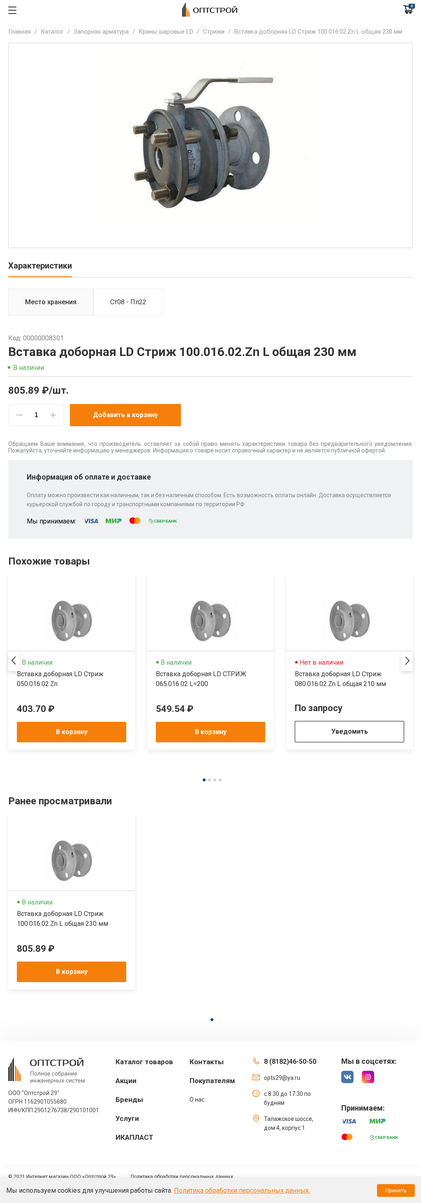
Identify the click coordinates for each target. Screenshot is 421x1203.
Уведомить (349, 731)
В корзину (72, 732)
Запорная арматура (101, 31)
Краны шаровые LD (166, 31)
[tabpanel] (71, 661)
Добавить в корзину (125, 415)
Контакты (207, 1062)
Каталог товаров (144, 1062)
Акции (126, 1081)
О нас (197, 1099)
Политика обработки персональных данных (182, 1177)
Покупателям (212, 1081)
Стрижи (213, 31)
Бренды (129, 1099)
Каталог (52, 31)
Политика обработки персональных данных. (242, 1190)
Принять (396, 1190)
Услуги (127, 1118)
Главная (19, 31)
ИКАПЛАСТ (134, 1137)
